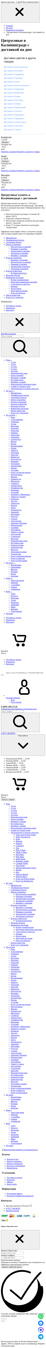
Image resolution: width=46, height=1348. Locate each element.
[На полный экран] (4, 1318)
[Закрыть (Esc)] (2, 1318)
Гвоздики (15, 428)
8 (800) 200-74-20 (9, 706)
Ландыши (15, 453)
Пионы (14, 468)
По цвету (10, 1095)
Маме (13, 607)
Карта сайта (12, 1184)
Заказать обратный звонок (11, 1267)
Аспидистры (16, 521)
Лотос (13, 508)
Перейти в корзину (9, 152)
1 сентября (15, 585)
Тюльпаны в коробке (19, 253)
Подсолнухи (16, 459)
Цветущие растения (19, 291)
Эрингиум (15, 503)
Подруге (14, 596)
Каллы (13, 444)
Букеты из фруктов (14, 271)
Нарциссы (15, 457)
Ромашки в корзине (19, 264)
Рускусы (14, 517)
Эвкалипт (15, 512)
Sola (17, 872)
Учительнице (16, 611)
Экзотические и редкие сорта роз (25, 389)
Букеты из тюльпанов (16, 1166)
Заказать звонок (12, 1211)
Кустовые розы (17, 380)
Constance (20, 846)
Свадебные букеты (14, 242)
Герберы (14, 433)
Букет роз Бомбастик (24, 881)
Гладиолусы (16, 439)
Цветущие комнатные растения (24, 282)
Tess (17, 848)
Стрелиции (15, 536)
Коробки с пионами (19, 256)
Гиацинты (15, 437)
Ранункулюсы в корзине (21, 262)
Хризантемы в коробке (20, 251)
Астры (13, 424)
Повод (8, 1110)
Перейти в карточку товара (28, 152)
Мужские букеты (13, 275)
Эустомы (14, 470)
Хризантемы (16, 466)
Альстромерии (17, 420)
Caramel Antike (22, 863)
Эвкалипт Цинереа (19, 523)
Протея (14, 505)
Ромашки (15, 461)
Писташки (15, 514)
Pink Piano (20, 857)
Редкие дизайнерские (20, 280)
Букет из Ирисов (18, 558)
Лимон (4, 156)
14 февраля (15, 589)
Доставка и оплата (13, 660)
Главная (9, 26)
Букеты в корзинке (14, 258)
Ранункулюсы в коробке (21, 247)
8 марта (14, 587)
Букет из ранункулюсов (21, 472)
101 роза (14, 371)
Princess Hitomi (22, 874)
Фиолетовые (16, 565)
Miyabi (18, 870)
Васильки (15, 426)
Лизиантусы (16, 479)
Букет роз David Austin (25, 879)
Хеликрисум (16, 510)
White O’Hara (21, 852)
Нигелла (14, 550)
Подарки (9, 1146)
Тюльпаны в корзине (19, 269)
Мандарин (5, 175)
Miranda (19, 841)
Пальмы (14, 286)
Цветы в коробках (13, 244)
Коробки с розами (18, 382)
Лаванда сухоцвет (18, 497)
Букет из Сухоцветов (14, 297)
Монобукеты (11, 238)
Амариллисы (16, 486)
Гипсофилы (15, 530)
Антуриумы (16, 534)
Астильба (15, 492)
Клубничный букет (19, 273)
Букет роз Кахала (18, 293)
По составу (10, 947)
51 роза (14, 369)
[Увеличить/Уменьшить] (6, 1318)
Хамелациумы (17, 547)
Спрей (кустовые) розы (20, 386)
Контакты (10, 664)
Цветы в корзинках (15, 1164)
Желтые (14, 569)
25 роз (13, 364)
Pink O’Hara (21, 850)
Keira (18, 839)
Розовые (14, 572)
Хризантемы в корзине (20, 267)
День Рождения (17, 580)
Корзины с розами (18, 378)
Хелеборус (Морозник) (20, 494)
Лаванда (14, 450)
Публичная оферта (14, 1194)
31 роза (14, 367)
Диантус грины (17, 532)
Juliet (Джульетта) (23, 837)
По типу (9, 28)
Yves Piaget (20, 866)
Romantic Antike (22, 861)
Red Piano (20, 855)
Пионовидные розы (19, 373)
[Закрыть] (20, 1240)
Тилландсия (16, 554)
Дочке (13, 600)
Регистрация (10, 334)
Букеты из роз (12, 1159)
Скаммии (15, 528)
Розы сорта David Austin (26, 835)
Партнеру (15, 602)
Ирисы (14, 442)
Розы (13, 417)
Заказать (5, 142)
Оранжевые (16, 567)
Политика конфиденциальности (20, 1196)
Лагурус (14, 501)
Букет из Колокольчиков (21, 556)
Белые (13, 574)
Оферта (10, 1182)
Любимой (15, 605)
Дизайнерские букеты (15, 240)
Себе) (13, 594)
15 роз (13, 362)
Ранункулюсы (16, 475)
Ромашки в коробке (19, 249)
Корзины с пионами (19, 260)
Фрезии (14, 477)
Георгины (15, 431)
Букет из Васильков (19, 561)
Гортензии (15, 435)
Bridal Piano (20, 859)
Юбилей (14, 583)
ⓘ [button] (31, 1205)
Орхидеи (14, 455)
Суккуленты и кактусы (20, 284)
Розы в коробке (17, 375)
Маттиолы (15, 481)
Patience (19, 844)
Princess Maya (21, 877)
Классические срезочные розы (23, 384)
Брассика (14, 539)
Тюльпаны (15, 464)
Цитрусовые (16, 289)
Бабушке (14, 609)
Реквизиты (10, 662)
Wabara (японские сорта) (26, 868)
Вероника (15, 490)
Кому (8, 1124)
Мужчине (15, 598)
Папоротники (16, 525)
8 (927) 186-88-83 (8, 733)
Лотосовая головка (19, 552)
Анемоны (15, 422)
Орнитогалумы (17, 545)
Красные (14, 576)
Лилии (13, 448)
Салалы (14, 519)
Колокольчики (17, 446)
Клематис (15, 499)
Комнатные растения (14, 30)
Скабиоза (15, 483)
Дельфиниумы (17, 488)
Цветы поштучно (13, 295)
